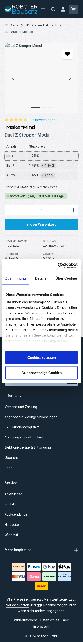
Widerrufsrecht (25, 620)
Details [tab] (40, 278)
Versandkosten (17, 605)
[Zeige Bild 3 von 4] (50, 107)
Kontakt (10, 504)
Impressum (41, 626)
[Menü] (42, 9)
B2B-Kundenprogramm (22, 427)
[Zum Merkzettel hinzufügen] (67, 54)
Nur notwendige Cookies (42, 372)
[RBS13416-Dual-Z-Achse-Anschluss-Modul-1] (41, 78)
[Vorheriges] (13, 78)
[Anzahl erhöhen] (73, 210)
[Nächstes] (70, 78)
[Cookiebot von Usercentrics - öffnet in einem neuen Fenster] (58, 265)
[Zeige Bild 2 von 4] (44, 107)
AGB (66, 620)
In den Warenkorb (41, 224)
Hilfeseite (12, 524)
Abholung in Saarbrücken (24, 437)
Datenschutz (49, 620)
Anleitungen (14, 494)
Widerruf (11, 535)
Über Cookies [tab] (67, 278)
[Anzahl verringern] (10, 210)
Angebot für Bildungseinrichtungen (31, 417)
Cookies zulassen (41, 357)
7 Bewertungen (44, 120)
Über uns (11, 457)
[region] (41, 78)
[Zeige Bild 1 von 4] (35, 107)
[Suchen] (53, 9)
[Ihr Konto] (63, 9)
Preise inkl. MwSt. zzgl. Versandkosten (31, 187)
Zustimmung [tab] (15, 278)
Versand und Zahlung (21, 407)
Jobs (8, 468)
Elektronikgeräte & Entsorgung (28, 447)
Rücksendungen (17, 514)
